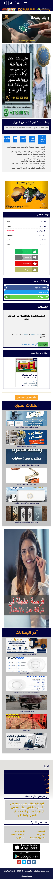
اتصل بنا (20, 838)
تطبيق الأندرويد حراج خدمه (26, 855)
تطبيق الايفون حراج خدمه (26, 847)
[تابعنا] (34, 862)
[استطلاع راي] (26, 28)
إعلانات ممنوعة (17, 834)
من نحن (39, 834)
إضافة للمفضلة (26, 263)
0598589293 (11, 231)
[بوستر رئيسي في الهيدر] (26, 9)
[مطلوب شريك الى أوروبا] (26, 81)
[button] (8, 195)
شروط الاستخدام (36, 838)
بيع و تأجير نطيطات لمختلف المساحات (29, 376)
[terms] (4, 3)
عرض (23, 385)
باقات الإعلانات (17, 831)
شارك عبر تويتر (43, 292)
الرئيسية (40, 831)
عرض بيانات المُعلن (25, 397)
